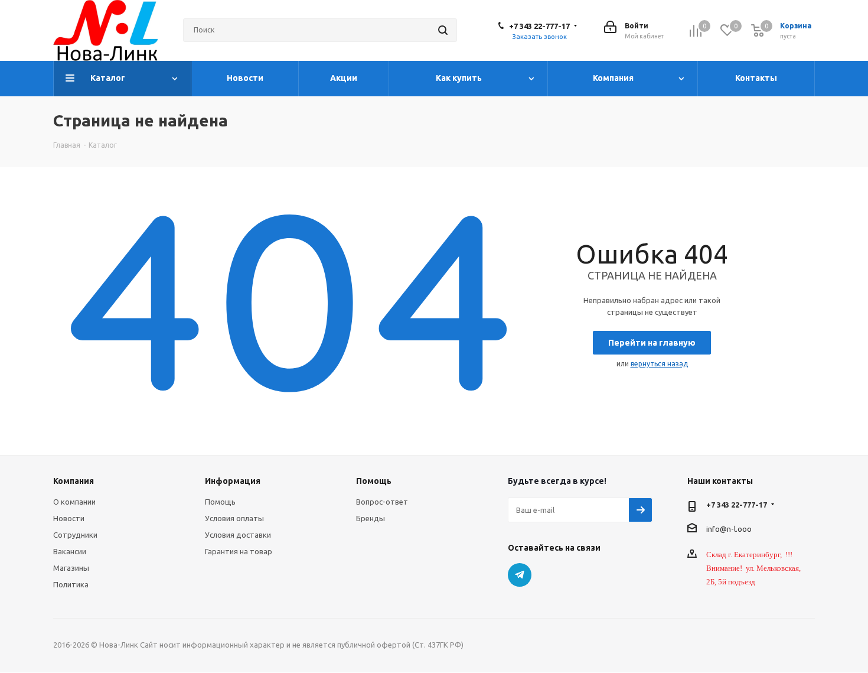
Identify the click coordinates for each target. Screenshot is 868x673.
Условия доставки (238, 535)
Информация (232, 481)
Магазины (71, 568)
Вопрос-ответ (382, 502)
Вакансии (69, 551)
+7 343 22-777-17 (539, 26)
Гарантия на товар (238, 551)
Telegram (519, 575)
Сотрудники (75, 535)
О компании (74, 502)
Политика (71, 584)
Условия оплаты (234, 518)
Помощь (220, 502)
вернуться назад (659, 364)
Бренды (370, 518)
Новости (68, 518)
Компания (73, 481)
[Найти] (443, 30)
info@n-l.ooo (729, 528)
